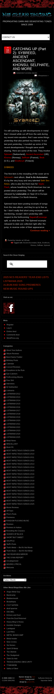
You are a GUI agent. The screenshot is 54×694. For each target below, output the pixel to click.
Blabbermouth (12, 598)
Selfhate (40, 245)
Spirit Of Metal (12, 648)
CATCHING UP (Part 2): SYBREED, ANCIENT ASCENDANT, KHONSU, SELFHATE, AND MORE (31, 59)
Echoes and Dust (14, 615)
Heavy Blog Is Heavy (15, 622)
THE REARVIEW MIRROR (17, 554)
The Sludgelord (13, 655)
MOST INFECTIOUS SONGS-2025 (20, 504)
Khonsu (33, 245)
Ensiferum (46, 243)
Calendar (10, 364)
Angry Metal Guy (13, 592)
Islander (18, 240)
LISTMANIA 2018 (13, 414)
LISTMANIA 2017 (13, 410)
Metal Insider (12, 639)
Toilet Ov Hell (12, 659)
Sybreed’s (9, 177)
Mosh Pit (9, 447)
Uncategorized (12, 561)
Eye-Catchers (11, 374)
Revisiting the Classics (15, 531)
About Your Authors (14, 350)
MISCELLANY (12, 444)
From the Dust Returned (16, 618)
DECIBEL (10, 612)
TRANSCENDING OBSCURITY (19, 662)
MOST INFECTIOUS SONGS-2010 (20, 454)
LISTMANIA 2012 (13, 394)
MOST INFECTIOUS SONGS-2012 (20, 461)
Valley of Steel (12, 669)
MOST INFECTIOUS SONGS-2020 (20, 487)
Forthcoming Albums (14, 377)
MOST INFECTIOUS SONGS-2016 (20, 474)
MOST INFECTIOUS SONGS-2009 (20, 451)
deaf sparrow (12, 608)
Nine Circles (12, 642)
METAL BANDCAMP (15, 635)
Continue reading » (40, 230)
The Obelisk (11, 652)
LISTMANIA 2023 (13, 430)
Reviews (9, 524)
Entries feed (11, 331)
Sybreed (47, 245)
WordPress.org (13, 338)
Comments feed (13, 335)
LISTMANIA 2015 (13, 404)
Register (10, 325)
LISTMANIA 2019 (13, 417)
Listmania (10, 390)
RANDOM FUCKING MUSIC (26, 73)
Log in (9, 328)
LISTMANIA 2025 (13, 437)
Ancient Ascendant (30, 243)
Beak (39, 243)
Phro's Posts (11, 514)
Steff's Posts (11, 544)
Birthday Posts (12, 360)
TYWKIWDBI (12, 665)
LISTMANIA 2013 (13, 397)
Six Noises (11, 645)
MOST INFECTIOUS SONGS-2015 (20, 471)
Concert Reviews (13, 367)
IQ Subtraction (12, 387)
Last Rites (11, 632)
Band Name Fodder (14, 357)
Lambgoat (11, 628)
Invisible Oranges (14, 625)
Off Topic (9, 511)
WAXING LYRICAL (13, 564)
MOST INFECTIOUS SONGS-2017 (20, 477)
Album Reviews (12, 354)
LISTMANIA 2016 (13, 407)
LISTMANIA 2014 (13, 400)
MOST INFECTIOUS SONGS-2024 (20, 501)
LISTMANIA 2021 (13, 424)
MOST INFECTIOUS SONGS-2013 (20, 464)
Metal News (11, 441)
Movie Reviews (12, 507)
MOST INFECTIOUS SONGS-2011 (20, 457)
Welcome (10, 567)
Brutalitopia (11, 602)
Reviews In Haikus (13, 527)
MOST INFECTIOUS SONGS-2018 (20, 481)
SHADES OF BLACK (14, 534)
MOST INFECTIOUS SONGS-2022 (20, 494)
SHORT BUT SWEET (14, 537)
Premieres (10, 517)
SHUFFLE (10, 541)
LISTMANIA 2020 (13, 420)
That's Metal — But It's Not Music (19, 547)
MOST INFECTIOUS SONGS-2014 (20, 467)
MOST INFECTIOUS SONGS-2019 (20, 484)
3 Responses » (42, 75)
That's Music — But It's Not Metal (19, 551)
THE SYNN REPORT (14, 558)
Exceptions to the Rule (15, 370)
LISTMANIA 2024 (13, 434)
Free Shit (10, 380)
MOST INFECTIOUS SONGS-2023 (20, 497)
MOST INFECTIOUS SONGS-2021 (20, 491)
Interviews (10, 384)
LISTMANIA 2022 (13, 427)
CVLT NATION (12, 605)
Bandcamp (11, 595)
